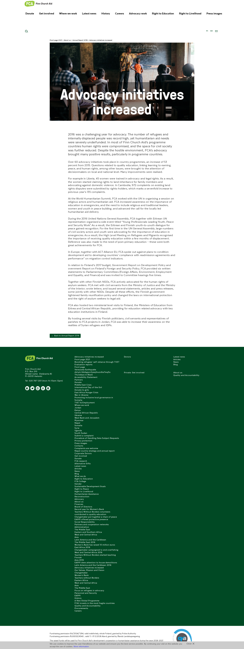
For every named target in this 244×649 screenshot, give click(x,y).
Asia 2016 (79, 560)
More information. (81, 646)
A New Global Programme (87, 601)
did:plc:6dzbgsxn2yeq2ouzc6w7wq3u (93, 372)
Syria (77, 428)
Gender (78, 484)
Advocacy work (138, 13)
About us (67, 40)
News (77, 471)
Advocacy (79, 499)
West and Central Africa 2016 (88, 552)
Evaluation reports (83, 365)
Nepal (77, 423)
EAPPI (78, 596)
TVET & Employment (85, 403)
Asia (77, 537)
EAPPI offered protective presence (91, 519)
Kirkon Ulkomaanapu (38, 3)
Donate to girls (82, 390)
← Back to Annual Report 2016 (65, 336)
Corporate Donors (83, 453)
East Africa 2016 (82, 547)
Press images (214, 13)
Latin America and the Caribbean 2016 (93, 565)
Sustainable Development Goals (90, 486)
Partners (79, 380)
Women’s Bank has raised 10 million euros (95, 545)
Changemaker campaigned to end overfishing (96, 550)
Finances (79, 504)
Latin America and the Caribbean (90, 540)
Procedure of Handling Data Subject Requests (97, 438)
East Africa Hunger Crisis (86, 392)
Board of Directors (83, 507)
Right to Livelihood (190, 13)
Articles (78, 469)
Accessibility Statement (86, 377)
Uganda (78, 431)
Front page (80, 367)
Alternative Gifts (83, 464)
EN (216, 31)
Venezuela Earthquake (85, 370)
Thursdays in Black (84, 375)
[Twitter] (32, 388)
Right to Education (163, 13)
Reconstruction (82, 497)
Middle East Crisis (83, 385)
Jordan (78, 408)
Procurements (81, 608)
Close (189, 644)
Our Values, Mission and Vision (89, 570)
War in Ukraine (81, 395)
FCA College (80, 481)
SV (211, 31)
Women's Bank (82, 575)
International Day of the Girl (88, 387)
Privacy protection (83, 441)
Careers (119, 13)
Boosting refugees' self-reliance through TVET (97, 362)
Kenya (78, 410)
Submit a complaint (84, 436)
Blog (77, 474)
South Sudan (81, 433)
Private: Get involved (134, 373)
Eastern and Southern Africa (88, 532)
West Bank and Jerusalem (87, 418)
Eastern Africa (81, 580)
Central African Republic (86, 413)
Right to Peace (82, 489)
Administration (82, 527)
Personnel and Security (86, 593)
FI (207, 31)
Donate (29, 13)
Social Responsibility (85, 522)
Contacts (79, 446)
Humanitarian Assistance (87, 494)
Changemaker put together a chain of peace (96, 517)
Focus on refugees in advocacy (89, 590)
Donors (127, 357)
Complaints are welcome (86, 448)
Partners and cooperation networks (92, 524)
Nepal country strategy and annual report (95, 451)
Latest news (89, 13)
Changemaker (81, 573)
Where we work (68, 13)
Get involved (46, 13)
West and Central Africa (86, 535)
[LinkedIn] (48, 388)
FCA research (81, 461)
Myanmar (79, 420)
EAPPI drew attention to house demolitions (96, 563)
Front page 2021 (56, 40)
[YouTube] (38, 388)
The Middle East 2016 (85, 542)
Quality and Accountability (88, 606)
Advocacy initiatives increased (89, 357)
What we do (80, 476)
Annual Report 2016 (80, 40)
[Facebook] (27, 388)
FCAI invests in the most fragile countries (95, 603)
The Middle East (82, 530)
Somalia (78, 425)
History (105, 13)
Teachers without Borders (87, 578)
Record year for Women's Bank (89, 509)
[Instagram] (43, 388)
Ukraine (78, 415)
